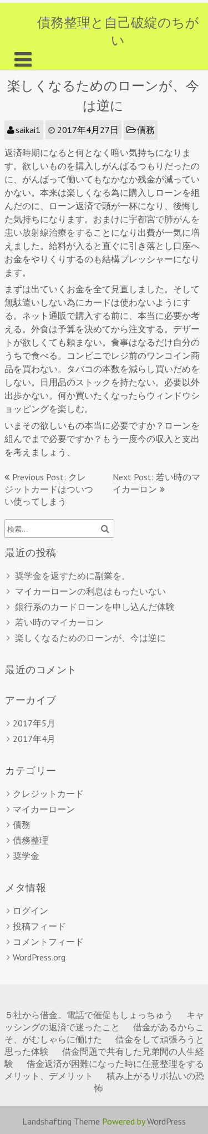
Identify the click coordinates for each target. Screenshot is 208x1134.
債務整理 (30, 840)
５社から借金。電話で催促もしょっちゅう (88, 1014)
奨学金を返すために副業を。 (72, 575)
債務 (146, 129)
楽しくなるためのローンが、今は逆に (90, 637)
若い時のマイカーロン (59, 622)
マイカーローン (44, 809)
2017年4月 (34, 738)
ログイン (30, 910)
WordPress (166, 1121)
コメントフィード (48, 941)
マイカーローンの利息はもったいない (90, 591)
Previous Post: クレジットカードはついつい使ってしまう (48, 489)
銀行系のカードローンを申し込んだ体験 (95, 606)
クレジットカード (48, 793)
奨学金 (26, 855)
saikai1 (28, 129)
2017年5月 (34, 723)
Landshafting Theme (61, 1121)
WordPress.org (39, 957)
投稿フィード (39, 926)
